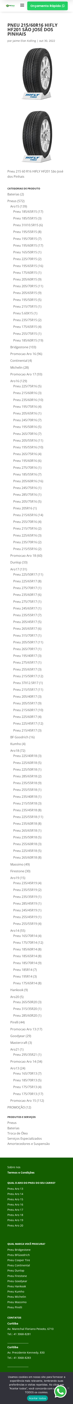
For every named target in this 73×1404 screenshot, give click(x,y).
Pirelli (14, 1022)
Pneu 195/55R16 (25, 447)
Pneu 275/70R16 (25, 467)
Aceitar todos (37, 1398)
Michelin (16, 367)
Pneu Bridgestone (19, 1250)
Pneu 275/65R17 (25, 662)
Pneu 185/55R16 (25, 474)
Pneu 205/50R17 (25, 642)
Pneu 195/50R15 (25, 300)
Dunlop (15, 562)
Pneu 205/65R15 (25, 293)
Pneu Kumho (15, 1291)
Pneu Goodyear (17, 1281)
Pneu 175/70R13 (25, 1094)
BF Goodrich (19, 737)
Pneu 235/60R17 (25, 595)
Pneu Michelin (16, 1297)
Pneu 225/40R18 (25, 756)
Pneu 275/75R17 (25, 601)
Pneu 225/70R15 (25, 259)
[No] (68, 1388)
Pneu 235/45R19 (25, 883)
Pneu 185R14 (22, 970)
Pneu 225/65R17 (25, 581)
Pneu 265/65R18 (25, 830)
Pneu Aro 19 (15, 1220)
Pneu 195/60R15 (25, 245)
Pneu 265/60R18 (25, 857)
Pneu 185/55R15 (25, 218)
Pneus (12, 201)
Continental (18, 360)
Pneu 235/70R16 (25, 542)
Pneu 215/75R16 (25, 528)
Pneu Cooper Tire (18, 1260)
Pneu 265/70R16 (25, 434)
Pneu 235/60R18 (25, 823)
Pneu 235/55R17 (25, 615)
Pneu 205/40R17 (25, 696)
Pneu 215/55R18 (25, 803)
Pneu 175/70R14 (25, 942)
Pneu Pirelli (14, 1307)
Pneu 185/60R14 (25, 949)
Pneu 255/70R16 (25, 522)
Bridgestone (19, 347)
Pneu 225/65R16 (25, 535)
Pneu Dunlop (15, 1270)
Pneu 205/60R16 (25, 481)
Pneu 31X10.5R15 (25, 225)
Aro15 (14, 206)
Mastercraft (18, 1043)
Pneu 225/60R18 (25, 763)
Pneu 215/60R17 (25, 710)
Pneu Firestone (17, 1276)
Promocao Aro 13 (23, 1029)
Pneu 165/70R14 (25, 936)
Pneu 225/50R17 (25, 574)
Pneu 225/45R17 (25, 723)
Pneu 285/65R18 (25, 776)
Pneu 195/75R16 (25, 406)
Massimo (17, 864)
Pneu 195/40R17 (25, 656)
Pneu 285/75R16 (25, 494)
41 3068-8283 (22, 1358)
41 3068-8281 (22, 1334)
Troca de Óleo (17, 1133)
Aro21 (14, 1049)
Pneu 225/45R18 (25, 851)
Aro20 (14, 997)
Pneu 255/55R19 (25, 924)
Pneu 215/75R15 (25, 306)
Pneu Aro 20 (15, 1225)
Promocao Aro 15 (23, 1100)
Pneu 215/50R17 (25, 676)
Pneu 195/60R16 (25, 461)
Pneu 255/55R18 (25, 790)
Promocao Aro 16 (23, 354)
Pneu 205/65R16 (25, 413)
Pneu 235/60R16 (25, 400)
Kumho (15, 744)
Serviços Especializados (24, 1138)
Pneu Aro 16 (15, 1204)
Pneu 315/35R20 (25, 1009)
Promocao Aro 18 (23, 555)
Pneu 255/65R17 (25, 669)
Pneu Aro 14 (15, 1194)
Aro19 (14, 878)
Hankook (16, 990)
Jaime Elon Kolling (24, 41)
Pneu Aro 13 (15, 1189)
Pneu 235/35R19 (25, 897)
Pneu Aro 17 (15, 1209)
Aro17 (14, 569)
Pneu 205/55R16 (25, 440)
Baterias (13, 194)
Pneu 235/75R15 (25, 320)
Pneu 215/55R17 (25, 689)
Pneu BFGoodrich (18, 1255)
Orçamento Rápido (47, 6)
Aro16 (14, 381)
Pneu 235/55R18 (25, 783)
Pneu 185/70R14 (25, 963)
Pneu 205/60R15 (25, 279)
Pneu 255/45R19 (25, 917)
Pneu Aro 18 (15, 1215)
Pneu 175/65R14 (25, 983)
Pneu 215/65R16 (25, 515)
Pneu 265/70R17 (25, 649)
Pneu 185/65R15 (25, 211)
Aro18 (14, 750)
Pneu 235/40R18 (25, 797)
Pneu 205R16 (22, 508)
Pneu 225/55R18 (25, 817)
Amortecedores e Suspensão (28, 1144)
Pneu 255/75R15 (25, 334)
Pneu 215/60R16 (25, 393)
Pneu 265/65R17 (25, 628)
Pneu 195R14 (22, 976)
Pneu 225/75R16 (25, 386)
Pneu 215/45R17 (25, 730)
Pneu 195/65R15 (25, 266)
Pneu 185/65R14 (25, 956)
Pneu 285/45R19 (25, 903)
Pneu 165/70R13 (25, 1073)
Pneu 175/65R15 (25, 327)
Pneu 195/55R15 (25, 232)
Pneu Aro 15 (15, 1199)
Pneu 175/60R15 (25, 272)
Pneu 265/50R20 (25, 1002)
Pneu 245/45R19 (25, 910)
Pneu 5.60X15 (23, 313)
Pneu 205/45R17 (25, 622)
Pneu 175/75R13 (25, 1087)
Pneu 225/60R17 (25, 717)
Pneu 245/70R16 (25, 420)
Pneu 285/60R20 (25, 1015)
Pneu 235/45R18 (25, 810)
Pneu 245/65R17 (25, 608)
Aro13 (14, 1068)
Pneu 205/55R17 (25, 703)
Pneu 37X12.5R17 (25, 683)
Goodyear (17, 1036)
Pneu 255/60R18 (25, 844)
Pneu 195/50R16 (25, 427)
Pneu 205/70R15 (25, 286)
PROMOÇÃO (16, 1107)
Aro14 (14, 930)
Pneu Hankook (16, 1286)
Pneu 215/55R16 (25, 549)
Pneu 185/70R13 (25, 1080)
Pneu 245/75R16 (25, 488)
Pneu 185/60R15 (25, 340)
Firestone (17, 871)
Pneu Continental (18, 1265)
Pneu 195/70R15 (25, 239)
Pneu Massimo (16, 1302)
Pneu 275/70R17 (25, 588)
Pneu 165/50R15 (25, 252)
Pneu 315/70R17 (25, 635)
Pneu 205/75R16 (25, 501)
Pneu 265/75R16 (25, 454)
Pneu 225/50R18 (25, 769)
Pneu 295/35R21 (25, 1054)
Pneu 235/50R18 (25, 837)
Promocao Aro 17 (23, 374)
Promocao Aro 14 (23, 1061)
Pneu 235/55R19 (25, 890)
